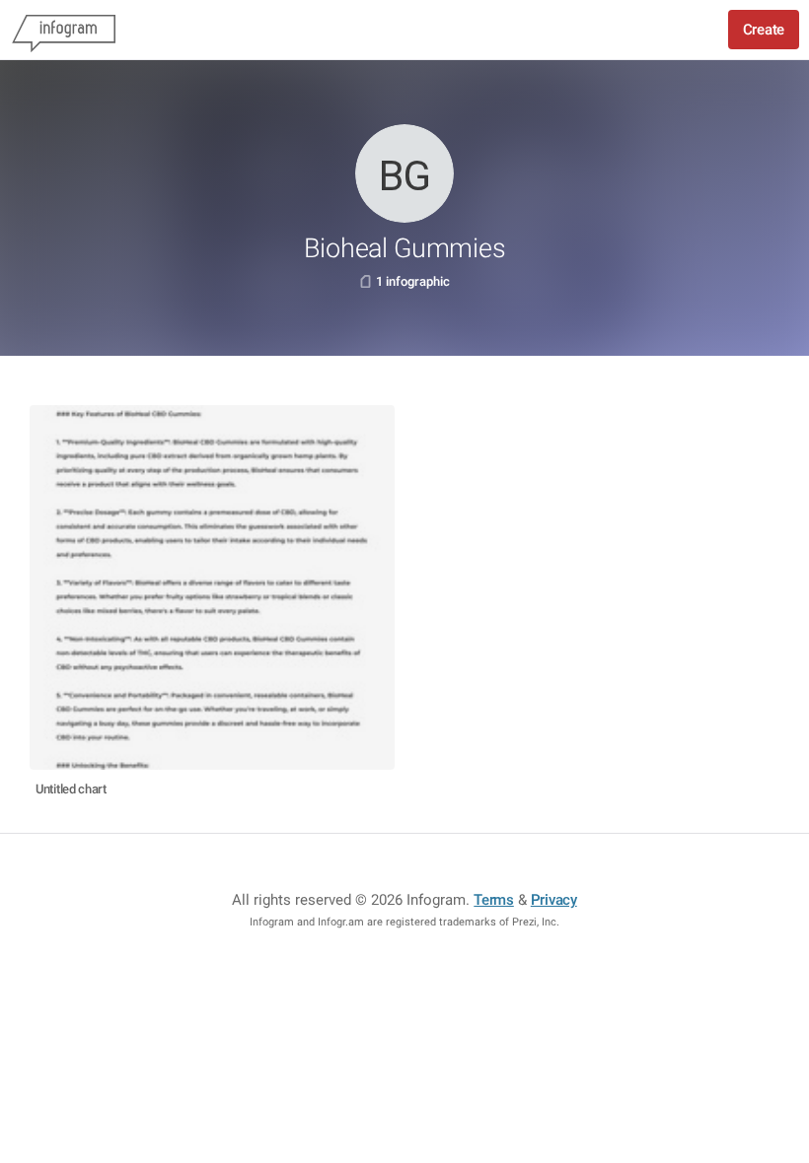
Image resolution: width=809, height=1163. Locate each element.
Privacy (554, 900)
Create (763, 29)
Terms (494, 900)
